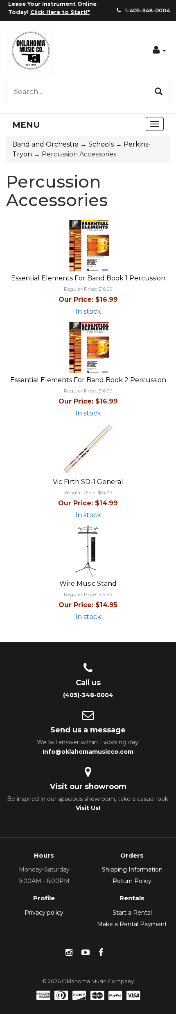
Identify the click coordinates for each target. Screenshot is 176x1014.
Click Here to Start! (59, 12)
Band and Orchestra (45, 144)
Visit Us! (88, 808)
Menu (26, 125)
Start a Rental (132, 912)
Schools (101, 144)
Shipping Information (132, 869)
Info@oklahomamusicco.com (88, 751)
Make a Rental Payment (132, 924)
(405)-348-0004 (88, 695)
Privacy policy (44, 912)
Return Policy (132, 881)
